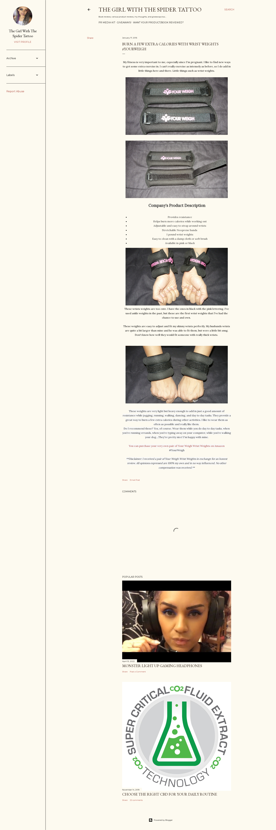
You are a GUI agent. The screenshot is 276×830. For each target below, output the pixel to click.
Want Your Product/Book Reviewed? (158, 22)
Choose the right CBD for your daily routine (169, 794)
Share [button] (90, 38)
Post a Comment (138, 671)
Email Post (135, 480)
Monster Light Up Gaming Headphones (162, 665)
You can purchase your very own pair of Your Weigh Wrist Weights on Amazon (177, 445)
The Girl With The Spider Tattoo (150, 9)
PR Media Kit (107, 22)
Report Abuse (15, 91)
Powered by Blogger (163, 820)
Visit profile (22, 42)
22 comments (136, 800)
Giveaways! (124, 22)
